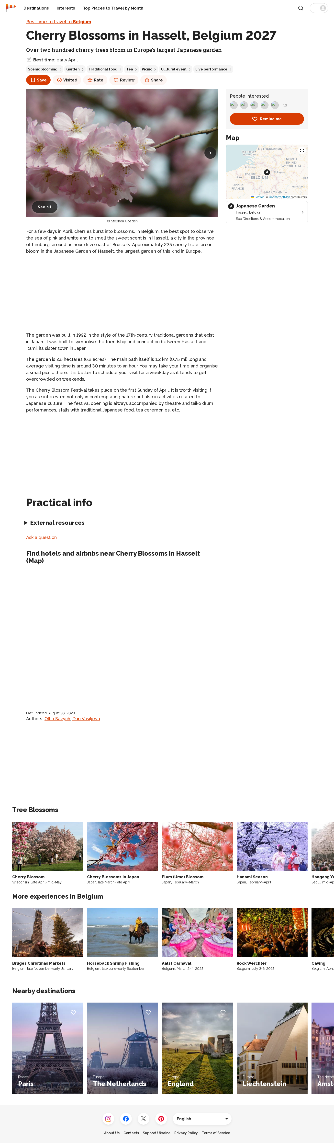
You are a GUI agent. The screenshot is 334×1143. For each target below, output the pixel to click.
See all (45, 207)
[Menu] (319, 8)
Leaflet (259, 197)
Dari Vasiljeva (86, 718)
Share (157, 80)
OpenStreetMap (279, 197)
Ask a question (41, 537)
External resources (57, 522)
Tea (129, 69)
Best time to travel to (58, 21)
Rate (98, 80)
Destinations (36, 8)
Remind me (271, 119)
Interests (66, 8)
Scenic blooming (42, 69)
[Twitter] (143, 1119)
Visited (70, 80)
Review (127, 80)
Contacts (131, 1133)
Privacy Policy (186, 1133)
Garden (73, 69)
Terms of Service (216, 1133)
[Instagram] (108, 1119)
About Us (112, 1133)
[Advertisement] (122, 293)
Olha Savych (57, 718)
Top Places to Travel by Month (113, 8)
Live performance (211, 69)
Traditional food (103, 69)
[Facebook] (126, 1119)
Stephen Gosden (124, 221)
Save (42, 80)
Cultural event (174, 69)
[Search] (301, 8)
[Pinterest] (161, 1119)
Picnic (147, 69)
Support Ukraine (156, 1133)
